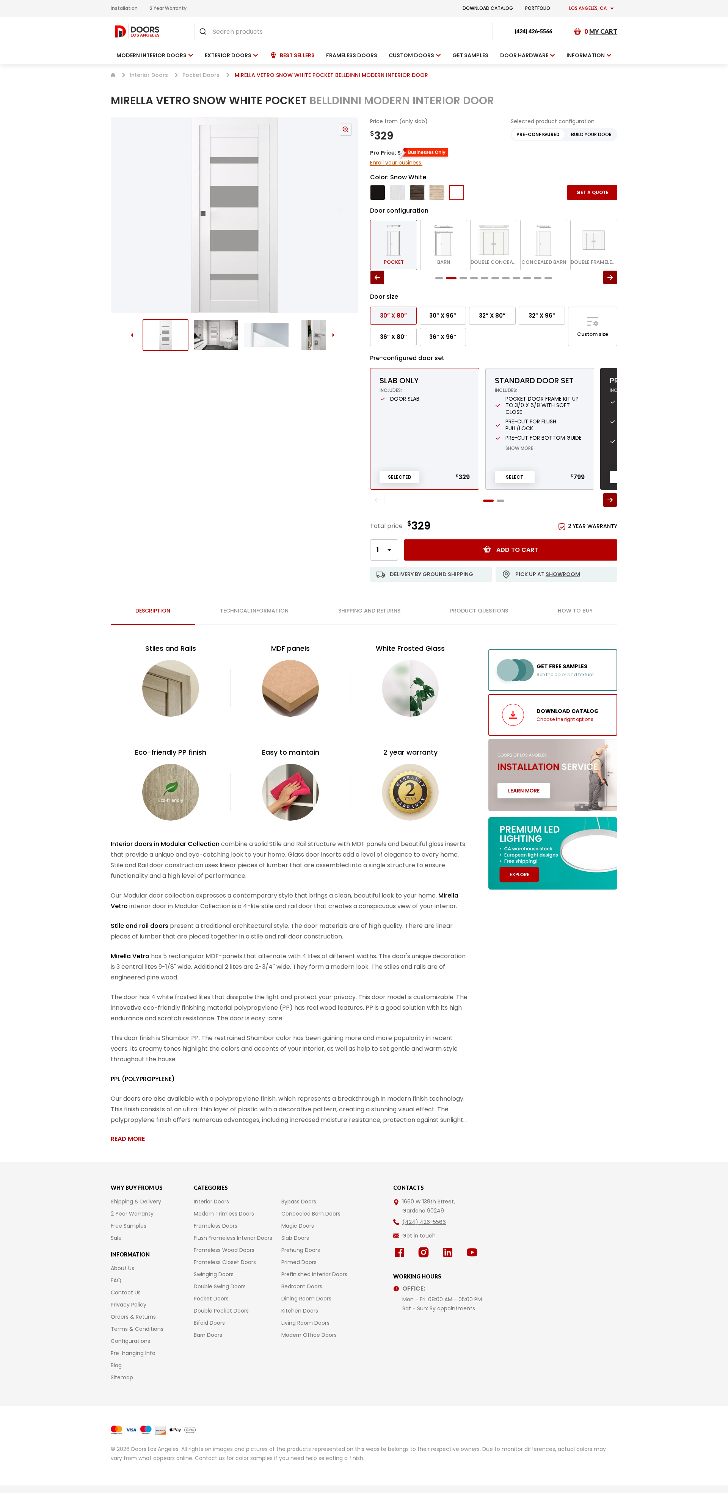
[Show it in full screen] (234, 215)
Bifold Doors (209, 1323)
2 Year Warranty (168, 8)
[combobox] (344, 31)
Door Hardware (524, 55)
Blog (116, 1365)
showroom (563, 574)
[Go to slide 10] (537, 278)
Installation (124, 8)
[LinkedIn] (449, 1252)
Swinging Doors (214, 1274)
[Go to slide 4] (317, 335)
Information (585, 55)
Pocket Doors (201, 75)
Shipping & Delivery (136, 1201)
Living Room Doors (305, 1323)
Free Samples (128, 1226)
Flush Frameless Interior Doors (233, 1238)
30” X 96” (442, 316)
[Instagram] (425, 1252)
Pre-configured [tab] (538, 134)
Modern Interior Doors (151, 55)
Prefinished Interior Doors (314, 1274)
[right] (610, 277)
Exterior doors (228, 55)
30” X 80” (393, 316)
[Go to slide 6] (495, 278)
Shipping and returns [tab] (369, 610)
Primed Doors (299, 1262)
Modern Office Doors (309, 1335)
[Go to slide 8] (516, 278)
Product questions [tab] (479, 610)
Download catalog (488, 8)
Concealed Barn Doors (310, 1213)
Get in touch (419, 1235)
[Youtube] (473, 1252)
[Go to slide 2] (216, 335)
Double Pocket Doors (221, 1310)
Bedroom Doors (301, 1286)
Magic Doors (297, 1226)
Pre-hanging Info (133, 1353)
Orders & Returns (133, 1317)
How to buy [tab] (575, 610)
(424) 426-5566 (533, 31)
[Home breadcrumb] (113, 75)
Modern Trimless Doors (224, 1213)
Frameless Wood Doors (224, 1250)
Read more (128, 1138)
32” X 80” (492, 316)
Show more (520, 448)
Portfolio (537, 8)
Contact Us (126, 1292)
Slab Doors (295, 1238)
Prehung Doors (300, 1250)
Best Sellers (297, 55)
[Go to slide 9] (527, 278)
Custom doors (411, 55)
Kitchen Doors (299, 1310)
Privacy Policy (128, 1304)
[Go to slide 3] (266, 335)
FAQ (116, 1280)
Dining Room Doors (306, 1298)
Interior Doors (149, 75)
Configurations (130, 1341)
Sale (116, 1238)
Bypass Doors (298, 1201)
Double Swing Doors (220, 1286)
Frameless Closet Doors (225, 1262)
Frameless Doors (215, 1226)
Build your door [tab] (591, 134)
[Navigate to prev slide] (121, 215)
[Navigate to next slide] (347, 215)
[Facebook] (400, 1252)
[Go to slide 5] (484, 278)
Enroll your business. (396, 162)
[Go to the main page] (137, 31)
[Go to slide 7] (506, 278)
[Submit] (204, 31)
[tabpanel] (290, 893)
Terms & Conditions (137, 1329)
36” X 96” (442, 337)
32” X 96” (542, 316)
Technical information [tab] (254, 610)
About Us (122, 1268)
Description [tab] (152, 610)
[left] (377, 277)
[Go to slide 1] (165, 335)
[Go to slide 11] (548, 278)
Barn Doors (208, 1335)
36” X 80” (393, 337)
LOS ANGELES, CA (588, 8)
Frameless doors (351, 55)
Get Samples (470, 55)
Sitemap (122, 1377)
